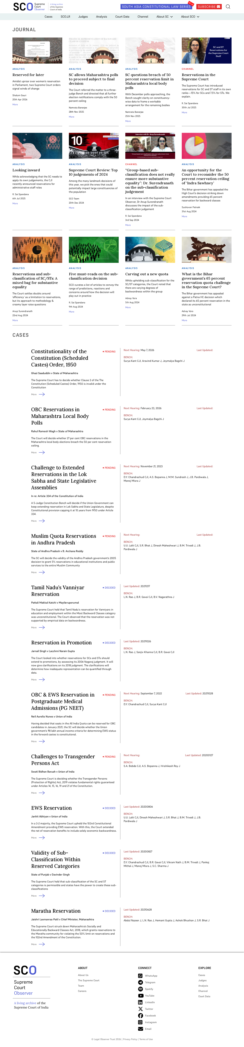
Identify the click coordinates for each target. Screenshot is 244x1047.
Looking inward (26, 170)
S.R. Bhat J (146, 545)
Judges (83, 16)
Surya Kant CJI (132, 360)
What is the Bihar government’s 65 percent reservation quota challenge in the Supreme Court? (206, 280)
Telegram (150, 982)
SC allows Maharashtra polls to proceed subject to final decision (93, 79)
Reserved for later (28, 74)
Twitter (149, 1008)
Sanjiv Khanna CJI (146, 652)
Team (81, 985)
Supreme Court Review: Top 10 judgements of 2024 (93, 172)
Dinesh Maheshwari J (165, 545)
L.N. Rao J (129, 597)
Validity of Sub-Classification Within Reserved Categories (56, 859)
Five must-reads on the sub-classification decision (93, 276)
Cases (48, 16)
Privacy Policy (130, 1039)
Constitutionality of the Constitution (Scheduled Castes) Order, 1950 (59, 358)
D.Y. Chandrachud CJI (136, 477)
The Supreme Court (88, 980)
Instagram (151, 1022)
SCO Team (74, 198)
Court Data (122, 16)
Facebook (150, 1015)
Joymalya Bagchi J (174, 360)
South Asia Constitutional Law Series (156, 6)
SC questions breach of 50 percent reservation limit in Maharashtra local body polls (149, 81)
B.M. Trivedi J (187, 545)
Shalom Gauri (19, 95)
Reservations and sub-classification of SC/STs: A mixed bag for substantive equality (35, 280)
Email (148, 1028)
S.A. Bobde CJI (132, 766)
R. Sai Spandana (190, 103)
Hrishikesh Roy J (170, 766)
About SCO (188, 16)
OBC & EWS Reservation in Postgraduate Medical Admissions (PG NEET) (63, 701)
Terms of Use (146, 1039)
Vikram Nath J (175, 862)
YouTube (149, 995)
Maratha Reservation (56, 911)
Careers (82, 991)
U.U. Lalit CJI (131, 545)
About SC (163, 16)
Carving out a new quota (146, 274)
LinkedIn (150, 1002)
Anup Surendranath (22, 311)
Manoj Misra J (132, 480)
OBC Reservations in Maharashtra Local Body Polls (60, 416)
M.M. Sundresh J (178, 477)
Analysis (101, 16)
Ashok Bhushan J (185, 920)
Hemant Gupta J (164, 920)
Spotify (149, 989)
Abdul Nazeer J (132, 920)
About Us (83, 975)
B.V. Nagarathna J (164, 597)
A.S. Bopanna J (158, 477)
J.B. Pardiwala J (198, 477)
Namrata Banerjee (78, 107)
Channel (143, 16)
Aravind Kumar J (152, 360)
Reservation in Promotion (61, 642)
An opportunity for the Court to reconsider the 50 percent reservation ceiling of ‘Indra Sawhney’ (205, 176)
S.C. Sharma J (160, 866)
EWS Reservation (51, 808)
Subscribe (207, 6)
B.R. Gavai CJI (144, 597)
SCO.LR (65, 16)
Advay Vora (131, 298)
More (15, 104)
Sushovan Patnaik (191, 207)
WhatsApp (151, 975)
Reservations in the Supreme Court (198, 76)
